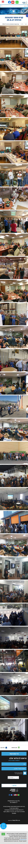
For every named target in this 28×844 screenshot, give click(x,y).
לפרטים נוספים (23, 839)
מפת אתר (12, 808)
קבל (3, 834)
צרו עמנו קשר (14, 754)
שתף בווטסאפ (14, 747)
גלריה (22, 24)
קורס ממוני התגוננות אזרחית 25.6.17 (10, 24)
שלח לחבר (2, 747)
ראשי (26, 24)
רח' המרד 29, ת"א (16, 811)
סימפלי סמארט (14, 820)
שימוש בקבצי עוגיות (11, 806)
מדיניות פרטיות (20, 806)
